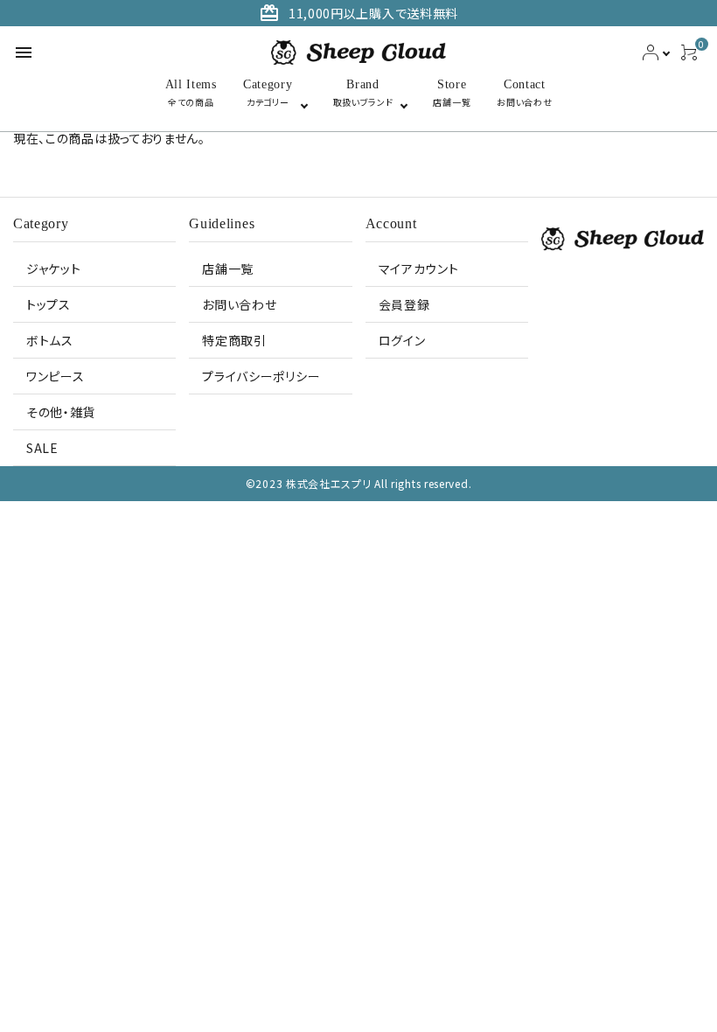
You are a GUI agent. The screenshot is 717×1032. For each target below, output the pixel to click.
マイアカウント (419, 268)
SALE (42, 448)
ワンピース (55, 376)
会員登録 (404, 304)
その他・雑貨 (60, 412)
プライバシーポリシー (261, 376)
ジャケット (53, 268)
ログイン (402, 340)
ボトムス (49, 340)
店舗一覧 (228, 268)
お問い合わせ (239, 304)
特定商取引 (234, 340)
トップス (48, 304)
